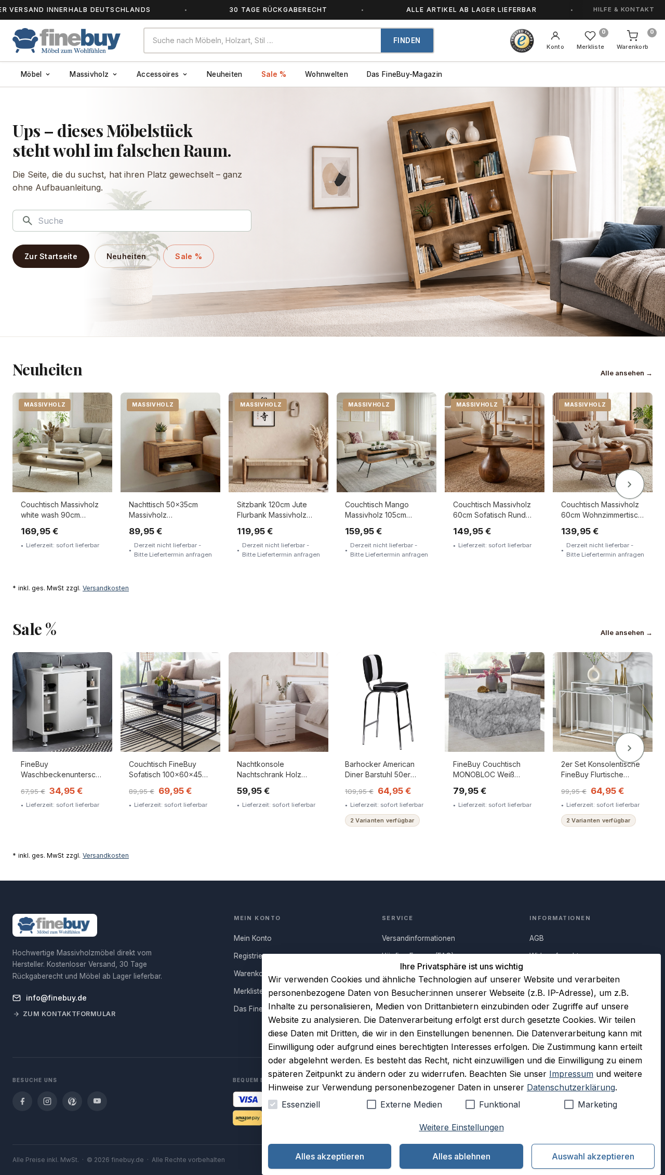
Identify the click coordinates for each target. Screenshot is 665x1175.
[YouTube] (97, 1101)
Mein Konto (253, 938)
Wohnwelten (326, 74)
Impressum (571, 1074)
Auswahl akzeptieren (593, 1156)
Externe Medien (411, 1104)
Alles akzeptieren (329, 1156)
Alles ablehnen (461, 1156)
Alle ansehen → (627, 373)
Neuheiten (224, 74)
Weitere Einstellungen (461, 1127)
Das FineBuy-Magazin (404, 74)
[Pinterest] (72, 1101)
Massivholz (89, 74)
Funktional (499, 1104)
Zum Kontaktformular (69, 1014)
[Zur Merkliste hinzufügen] (97, 407)
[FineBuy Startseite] (69, 40)
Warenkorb (252, 973)
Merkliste (248, 991)
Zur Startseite (50, 256)
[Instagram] (47, 1101)
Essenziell (301, 1104)
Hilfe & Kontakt (624, 9)
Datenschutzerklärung (571, 1087)
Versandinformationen (418, 938)
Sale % (274, 74)
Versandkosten (106, 588)
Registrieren (253, 956)
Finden (407, 40)
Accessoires (158, 74)
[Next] (629, 484)
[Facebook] (22, 1101)
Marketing (597, 1104)
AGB (536, 938)
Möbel (31, 74)
